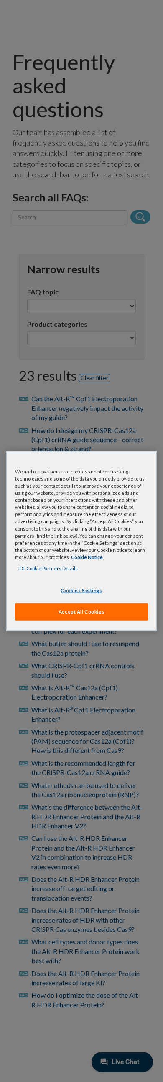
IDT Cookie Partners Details (48, 568)
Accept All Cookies (81, 611)
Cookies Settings (81, 590)
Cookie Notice (87, 556)
